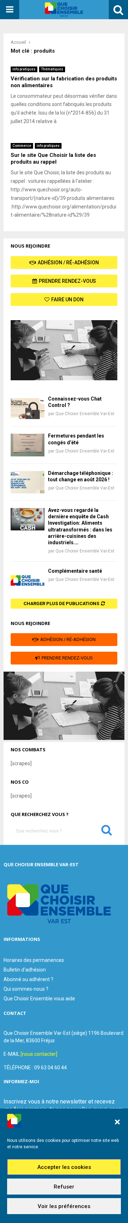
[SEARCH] (106, 831)
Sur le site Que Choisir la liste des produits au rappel (53, 158)
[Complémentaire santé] (27, 580)
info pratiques (24, 69)
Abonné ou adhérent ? (28, 979)
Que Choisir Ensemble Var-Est (84, 413)
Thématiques (52, 69)
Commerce (21, 146)
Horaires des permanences (34, 960)
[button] (117, 1122)
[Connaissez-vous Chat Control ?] (27, 408)
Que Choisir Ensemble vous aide (39, 998)
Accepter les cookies (64, 1167)
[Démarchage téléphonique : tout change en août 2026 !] (27, 482)
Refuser (64, 1187)
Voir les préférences (64, 1206)
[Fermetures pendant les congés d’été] (27, 445)
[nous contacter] (39, 1054)
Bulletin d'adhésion (25, 970)
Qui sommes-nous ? (26, 989)
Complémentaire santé (75, 571)
